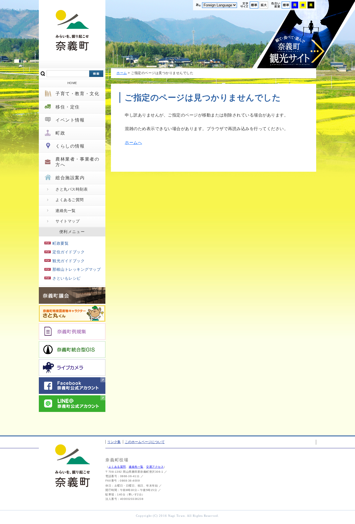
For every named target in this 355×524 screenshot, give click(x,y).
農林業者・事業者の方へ (77, 162)
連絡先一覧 (65, 210)
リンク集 (114, 442)
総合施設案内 (70, 177)
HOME (72, 83)
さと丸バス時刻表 (71, 189)
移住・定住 (67, 107)
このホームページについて (145, 442)
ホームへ (133, 142)
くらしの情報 (70, 146)
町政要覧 (60, 243)
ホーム (121, 73)
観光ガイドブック (68, 261)
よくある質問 (117, 466)
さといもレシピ (66, 278)
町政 (60, 133)
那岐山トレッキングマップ (76, 269)
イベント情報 (70, 120)
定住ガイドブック (68, 252)
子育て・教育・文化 (77, 93)
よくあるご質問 (69, 200)
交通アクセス (155, 466)
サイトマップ (67, 221)
